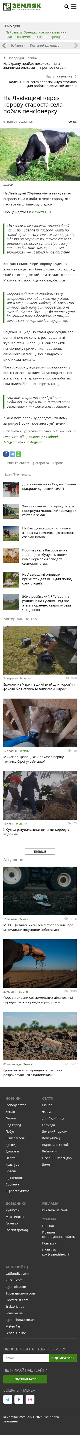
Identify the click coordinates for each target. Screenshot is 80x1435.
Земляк (34, 436)
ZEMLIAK (49, 1219)
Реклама (50, 1203)
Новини (25, 678)
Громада (48, 1125)
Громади (12, 1223)
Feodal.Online (16, 1333)
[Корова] (40, 154)
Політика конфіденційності (55, 1252)
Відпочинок (14, 1178)
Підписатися (62, 1358)
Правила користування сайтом (58, 1234)
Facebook (51, 436)
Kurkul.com (14, 1280)
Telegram (10, 442)
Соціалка (12, 1184)
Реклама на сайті (55, 1210)
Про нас (48, 1226)
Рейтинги (18, 45)
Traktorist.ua (15, 1306)
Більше (40, 851)
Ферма (11, 1118)
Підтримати (25, 1379)
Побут (10, 1131)
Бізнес (47, 1105)
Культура (12, 1164)
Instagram (34, 442)
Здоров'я (12, 1151)
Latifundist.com (17, 1273)
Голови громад (17, 1230)
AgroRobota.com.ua (20, 1320)
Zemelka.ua (14, 1313)
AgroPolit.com (16, 1287)
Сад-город (13, 1125)
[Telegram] (12, 454)
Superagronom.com (20, 1293)
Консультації (52, 1138)
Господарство (16, 1105)
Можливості (15, 1217)
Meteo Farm (14, 1326)
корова (58, 463)
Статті (47, 1098)
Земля (23, 919)
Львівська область (17, 463)
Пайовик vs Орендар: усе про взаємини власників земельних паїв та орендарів (36, 34)
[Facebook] (6, 454)
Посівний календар (45, 45)
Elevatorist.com (17, 1300)
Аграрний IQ (17, 1267)
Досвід (11, 1145)
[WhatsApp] (18, 454)
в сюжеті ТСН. (40, 212)
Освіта (11, 1158)
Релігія (11, 1171)
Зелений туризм (54, 1131)
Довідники (16, 1203)
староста (42, 463)
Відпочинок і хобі (55, 1145)
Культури (13, 1210)
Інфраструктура (18, 1191)
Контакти (49, 1243)
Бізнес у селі (15, 1138)
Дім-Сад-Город (53, 1118)
